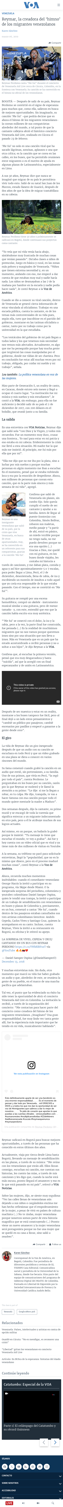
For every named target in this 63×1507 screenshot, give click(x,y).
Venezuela (8, 13)
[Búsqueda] (52, 1503)
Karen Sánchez (9, 30)
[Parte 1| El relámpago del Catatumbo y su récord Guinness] (31, 1407)
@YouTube (8, 950)
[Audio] (23, 1503)
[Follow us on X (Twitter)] (12, 1467)
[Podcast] (33, 1467)
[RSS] (26, 1467)
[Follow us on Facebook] (5, 1467)
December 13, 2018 (13, 961)
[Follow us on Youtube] (19, 1467)
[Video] (38, 1503)
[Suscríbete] (40, 1467)
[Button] (54, 43)
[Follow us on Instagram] (47, 1467)
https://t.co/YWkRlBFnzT (30, 946)
